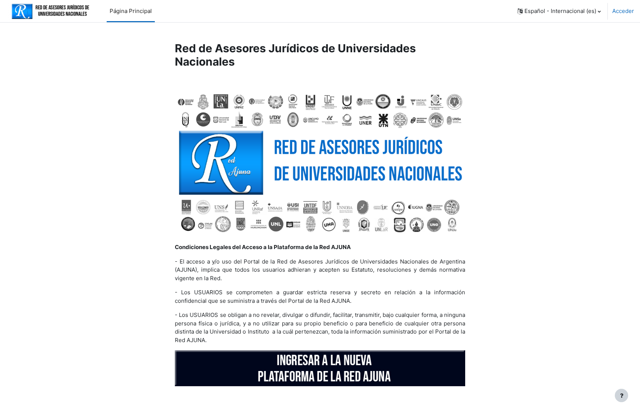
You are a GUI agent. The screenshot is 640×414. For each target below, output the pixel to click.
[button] (559, 11)
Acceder (623, 10)
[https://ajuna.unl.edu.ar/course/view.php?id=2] (320, 163)
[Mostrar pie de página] (621, 395)
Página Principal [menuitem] (131, 10)
